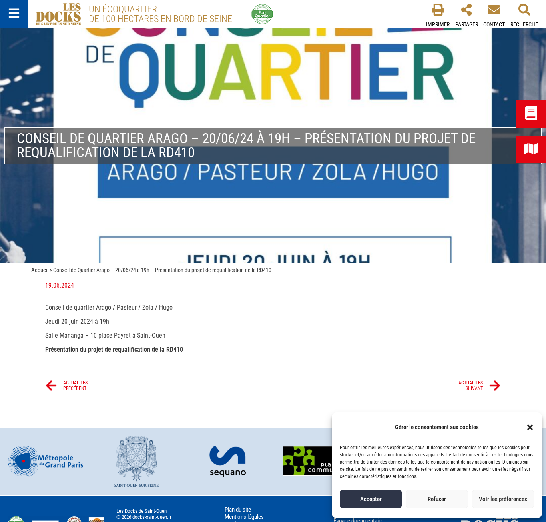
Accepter (371, 499)
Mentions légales (244, 516)
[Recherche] (524, 10)
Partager (466, 24)
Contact (494, 24)
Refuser (437, 499)
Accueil (39, 270)
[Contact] (494, 10)
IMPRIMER (438, 24)
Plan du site (238, 509)
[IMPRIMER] (438, 10)
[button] (530, 427)
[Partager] (466, 10)
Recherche (524, 24)
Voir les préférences (503, 499)
